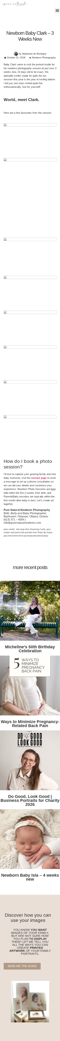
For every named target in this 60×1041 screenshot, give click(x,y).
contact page (38, 477)
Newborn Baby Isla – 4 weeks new (30, 877)
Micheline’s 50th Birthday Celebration (30, 648)
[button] (57, 10)
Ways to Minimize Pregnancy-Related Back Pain (30, 723)
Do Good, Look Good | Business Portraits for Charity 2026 (30, 800)
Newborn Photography (44, 57)
